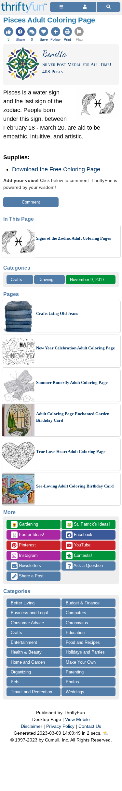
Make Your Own (81, 662)
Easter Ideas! (28, 535)
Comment (31, 202)
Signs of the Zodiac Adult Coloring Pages (73, 238)
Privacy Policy (60, 726)
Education (75, 632)
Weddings (75, 691)
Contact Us (89, 726)
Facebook (82, 534)
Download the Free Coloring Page (56, 169)
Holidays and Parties (85, 652)
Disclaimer (31, 726)
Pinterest (27, 545)
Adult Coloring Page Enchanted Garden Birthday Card (72, 417)
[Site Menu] (61, 7)
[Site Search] (108, 7)
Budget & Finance (83, 602)
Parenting (75, 672)
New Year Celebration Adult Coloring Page (75, 348)
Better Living (22, 602)
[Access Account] (84, 7)
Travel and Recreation (31, 691)
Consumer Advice (27, 622)
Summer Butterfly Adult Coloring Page (72, 382)
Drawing (45, 279)
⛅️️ (105, 733)
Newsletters (29, 565)
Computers (76, 612)
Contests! (82, 555)
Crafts (16, 279)
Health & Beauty (26, 652)
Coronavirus (77, 622)
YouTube (81, 545)
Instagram (28, 555)
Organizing (21, 672)
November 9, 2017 (87, 279)
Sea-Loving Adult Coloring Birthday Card (75, 486)
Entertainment (24, 642)
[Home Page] (24, 4)
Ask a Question (88, 565)
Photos (72, 681)
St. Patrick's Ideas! (88, 525)
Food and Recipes (83, 642)
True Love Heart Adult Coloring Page (70, 451)
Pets (15, 681)
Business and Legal (29, 612)
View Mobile (77, 719)
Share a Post (31, 575)
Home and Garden (28, 662)
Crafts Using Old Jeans (57, 313)
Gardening (25, 525)
